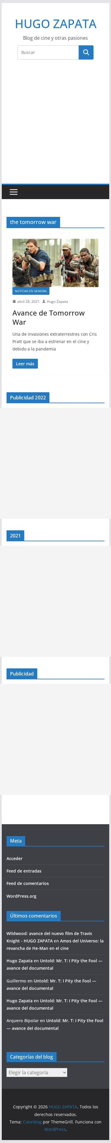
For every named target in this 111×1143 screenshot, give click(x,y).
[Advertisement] (55, 125)
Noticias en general (31, 291)
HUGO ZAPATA (55, 23)
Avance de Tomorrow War (48, 317)
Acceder (14, 858)
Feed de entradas (24, 871)
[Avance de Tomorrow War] (55, 263)
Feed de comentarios (28, 883)
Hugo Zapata (57, 301)
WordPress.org (21, 896)
